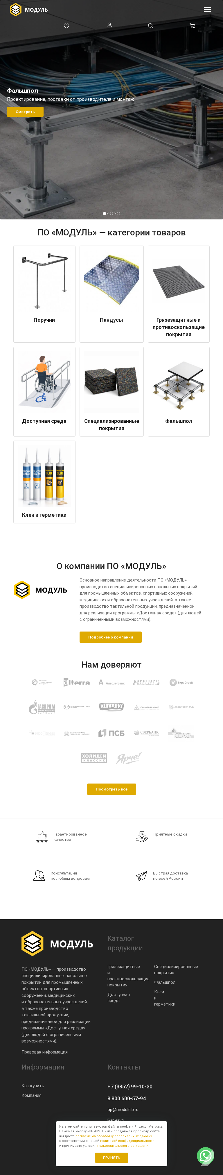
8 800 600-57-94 (126, 1098)
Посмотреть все (111, 789)
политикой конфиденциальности (127, 1141)
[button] (104, 213)
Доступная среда (118, 997)
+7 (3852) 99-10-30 (129, 1086)
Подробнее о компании (110, 637)
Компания (31, 1095)
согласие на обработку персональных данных (113, 1136)
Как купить (32, 1085)
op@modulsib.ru (123, 1109)
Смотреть (25, 111)
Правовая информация (44, 1052)
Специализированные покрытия (176, 969)
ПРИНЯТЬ (111, 1158)
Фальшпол (164, 982)
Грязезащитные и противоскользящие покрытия (128, 976)
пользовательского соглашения (123, 1146)
